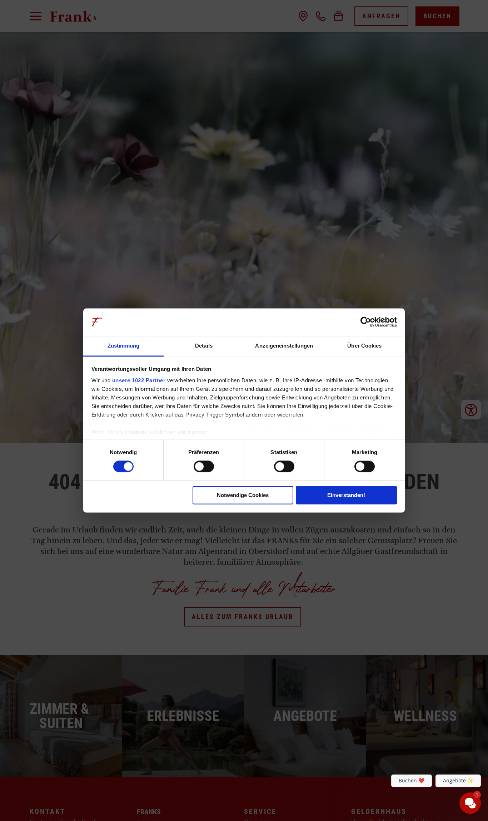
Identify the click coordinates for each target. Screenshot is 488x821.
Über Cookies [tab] (364, 346)
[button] (427, 749)
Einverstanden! (346, 495)
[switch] (204, 466)
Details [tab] (204, 346)
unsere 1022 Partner (139, 380)
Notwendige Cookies (243, 495)
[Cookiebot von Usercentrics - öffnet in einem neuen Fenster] (365, 322)
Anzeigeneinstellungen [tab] (284, 346)
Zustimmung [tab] (123, 346)
